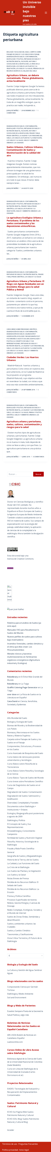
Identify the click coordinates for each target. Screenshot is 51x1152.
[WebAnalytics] (9, 593)
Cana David (12, 701)
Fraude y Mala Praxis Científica (20, 848)
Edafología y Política (15, 59)
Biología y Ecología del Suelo (18, 52)
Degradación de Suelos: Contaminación (22, 57)
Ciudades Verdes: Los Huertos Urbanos (23, 358)
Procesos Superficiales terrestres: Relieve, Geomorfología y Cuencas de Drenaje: (23, 902)
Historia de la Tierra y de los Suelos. (23, 859)
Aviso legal (24, 1150)
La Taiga (25, 683)
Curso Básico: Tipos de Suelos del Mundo (25, 777)
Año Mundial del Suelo (17, 718)
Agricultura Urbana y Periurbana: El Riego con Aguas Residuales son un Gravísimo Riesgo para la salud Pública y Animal (25, 285)
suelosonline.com (15, 1042)
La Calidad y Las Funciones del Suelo (23, 863)
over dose (11, 694)
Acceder (10, 1130)
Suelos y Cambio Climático (18, 930)
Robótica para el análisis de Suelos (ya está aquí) (24, 624)
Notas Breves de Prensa (18, 878)
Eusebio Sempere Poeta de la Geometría (25, 1011)
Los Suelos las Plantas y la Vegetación (27, 138)
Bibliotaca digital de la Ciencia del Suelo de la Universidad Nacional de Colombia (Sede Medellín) (24, 1061)
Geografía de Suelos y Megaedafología (24, 856)
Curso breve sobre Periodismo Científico (22, 329)
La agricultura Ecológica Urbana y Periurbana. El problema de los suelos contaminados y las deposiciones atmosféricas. (25, 221)
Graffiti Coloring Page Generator (22, 687)
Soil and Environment (16, 997)
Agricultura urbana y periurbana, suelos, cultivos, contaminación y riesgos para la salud (24, 424)
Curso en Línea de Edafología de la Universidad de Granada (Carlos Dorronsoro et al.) (22, 1071)
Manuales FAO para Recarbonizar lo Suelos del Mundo (23, 631)
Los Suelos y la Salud (24, 68)
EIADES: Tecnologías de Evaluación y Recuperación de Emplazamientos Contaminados (23, 1091)
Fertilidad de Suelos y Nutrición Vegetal (22, 274)
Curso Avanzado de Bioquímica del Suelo (25, 753)
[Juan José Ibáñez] (15, 609)
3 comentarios (38, 457)
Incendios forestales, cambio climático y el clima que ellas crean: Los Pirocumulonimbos (25, 646)
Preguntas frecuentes (28, 1144)
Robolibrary (12, 676)
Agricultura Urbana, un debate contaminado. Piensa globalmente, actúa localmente (25, 78)
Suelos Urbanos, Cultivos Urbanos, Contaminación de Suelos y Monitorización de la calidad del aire (25, 151)
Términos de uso (9, 1144)
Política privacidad (10, 1150)
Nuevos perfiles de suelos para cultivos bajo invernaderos (24, 638)
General (10, 852)
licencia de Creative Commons (20, 558)
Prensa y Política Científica (18, 896)
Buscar (38, 474)
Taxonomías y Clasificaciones (20, 934)
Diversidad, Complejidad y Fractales (22, 802)
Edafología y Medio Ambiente (20, 993)
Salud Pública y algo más (18, 1015)
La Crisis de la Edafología (18, 867)
